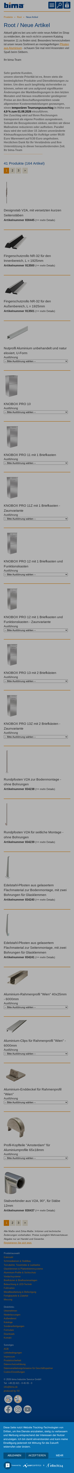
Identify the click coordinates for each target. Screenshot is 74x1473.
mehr (59, 1455)
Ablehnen (14, 1455)
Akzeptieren (37, 1455)
